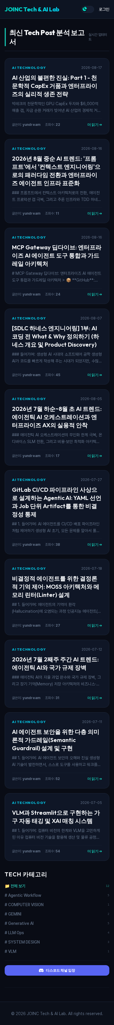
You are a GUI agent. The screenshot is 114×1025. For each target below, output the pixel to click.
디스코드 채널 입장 (60, 970)
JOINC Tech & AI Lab (32, 9)
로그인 (104, 9)
